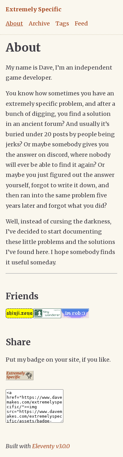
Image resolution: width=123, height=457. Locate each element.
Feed (81, 23)
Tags (62, 23)
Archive (39, 23)
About (14, 23)
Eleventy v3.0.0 (51, 446)
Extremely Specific (34, 9)
